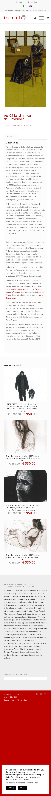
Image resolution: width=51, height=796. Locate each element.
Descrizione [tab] (11, 137)
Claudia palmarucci (19, 125)
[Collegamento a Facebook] (33, 694)
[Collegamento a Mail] (45, 694)
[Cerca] (33, 17)
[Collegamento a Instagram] (41, 694)
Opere (28, 125)
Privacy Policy (32, 2)
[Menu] (40, 17)
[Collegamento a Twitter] (37, 694)
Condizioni (19, 2)
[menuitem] (19, 2)
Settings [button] (11, 787)
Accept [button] (22, 787)
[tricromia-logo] (14, 17)
